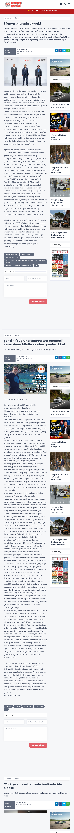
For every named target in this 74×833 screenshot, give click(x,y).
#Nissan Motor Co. (12, 254)
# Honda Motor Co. (12, 257)
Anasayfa (8, 18)
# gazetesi (39, 706)
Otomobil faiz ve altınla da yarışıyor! (43, 10)
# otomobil (27, 706)
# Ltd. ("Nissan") (27, 254)
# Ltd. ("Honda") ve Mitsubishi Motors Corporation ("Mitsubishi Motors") (25, 262)
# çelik (17, 706)
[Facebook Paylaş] (60, 50)
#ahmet (8, 706)
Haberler (16, 18)
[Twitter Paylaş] (64, 50)
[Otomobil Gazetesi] (13, 4)
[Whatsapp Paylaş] (68, 50)
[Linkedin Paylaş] (56, 50)
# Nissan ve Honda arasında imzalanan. (18, 266)
